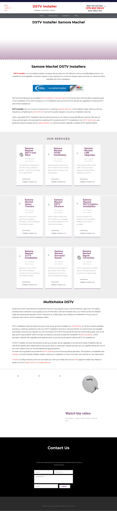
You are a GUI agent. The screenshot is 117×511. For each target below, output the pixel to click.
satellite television (65, 109)
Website (45, 506)
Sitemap (72, 506)
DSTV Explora (48, 351)
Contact (15, 360)
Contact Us (66, 16)
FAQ (76, 16)
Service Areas (53, 16)
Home (42, 16)
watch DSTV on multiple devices (37, 362)
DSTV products (86, 335)
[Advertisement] (58, 455)
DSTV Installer (19, 73)
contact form (76, 326)
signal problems (44, 123)
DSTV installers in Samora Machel (54, 98)
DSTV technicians (90, 120)
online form (38, 112)
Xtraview (15, 354)
